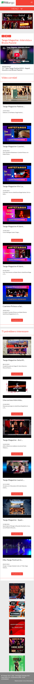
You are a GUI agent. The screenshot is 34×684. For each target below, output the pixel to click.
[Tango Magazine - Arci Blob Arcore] (17, 427)
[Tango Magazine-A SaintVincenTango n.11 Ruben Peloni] (17, 253)
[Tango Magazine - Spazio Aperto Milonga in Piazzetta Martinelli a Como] (17, 507)
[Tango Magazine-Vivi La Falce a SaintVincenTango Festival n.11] (17, 173)
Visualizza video (17, 120)
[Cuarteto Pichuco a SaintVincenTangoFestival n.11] (17, 293)
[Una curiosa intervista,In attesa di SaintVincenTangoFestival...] (17, 387)
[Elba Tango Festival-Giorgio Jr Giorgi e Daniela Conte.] (17, 547)
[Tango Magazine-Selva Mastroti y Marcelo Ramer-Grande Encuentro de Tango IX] (17, 347)
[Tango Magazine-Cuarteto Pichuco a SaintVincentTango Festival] (17, 133)
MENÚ (15, 8)
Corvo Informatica (28, 680)
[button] (17, 93)
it (32, 2)
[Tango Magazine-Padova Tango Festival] (17, 93)
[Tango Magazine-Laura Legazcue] (17, 467)
